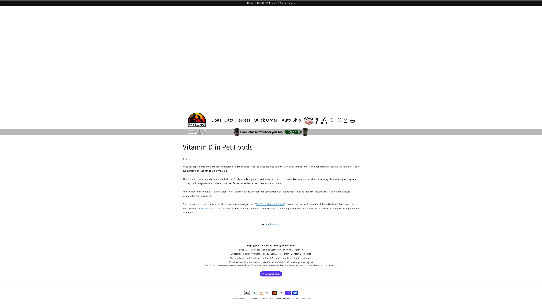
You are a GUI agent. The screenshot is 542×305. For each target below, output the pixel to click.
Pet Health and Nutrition (214, 208)
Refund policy (253, 298)
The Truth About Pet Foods (270, 204)
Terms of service (267, 298)
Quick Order (266, 120)
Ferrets (243, 120)
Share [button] (188, 159)
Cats (228, 120)
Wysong (242, 298)
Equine (265, 249)
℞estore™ (276, 249)
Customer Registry (241, 253)
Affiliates (256, 253)
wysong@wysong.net (302, 262)
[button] (332, 119)
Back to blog (273, 224)
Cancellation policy (302, 298)
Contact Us (296, 253)
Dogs (216, 120)
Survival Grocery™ (293, 249)
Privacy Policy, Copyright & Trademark (291, 258)
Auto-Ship (291, 120)
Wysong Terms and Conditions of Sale (250, 258)
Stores (307, 253)
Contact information (284, 298)
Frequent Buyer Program (276, 253)
